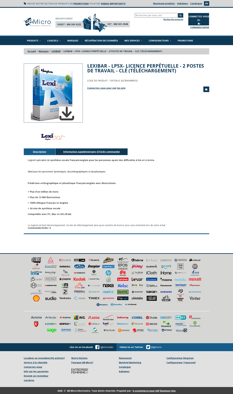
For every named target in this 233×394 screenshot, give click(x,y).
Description (39, 151)
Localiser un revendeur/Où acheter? (44, 358)
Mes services (132, 40)
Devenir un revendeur (36, 375)
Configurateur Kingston (180, 358)
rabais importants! (113, 3)
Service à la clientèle (35, 362)
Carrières (29, 380)
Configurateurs (159, 40)
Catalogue (196, 3)
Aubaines (182, 3)
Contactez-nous (33, 366)
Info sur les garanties (36, 371)
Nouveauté (125, 358)
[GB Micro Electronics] (37, 22)
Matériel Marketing (130, 362)
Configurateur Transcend (180, 362)
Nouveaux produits (164, 3)
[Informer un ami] (206, 89)
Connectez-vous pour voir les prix (106, 88)
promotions (81, 3)
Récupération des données (101, 40)
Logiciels (52, 40)
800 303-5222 (74, 24)
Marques (72, 40)
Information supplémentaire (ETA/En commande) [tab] (91, 151)
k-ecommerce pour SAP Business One (154, 390)
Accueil (32, 51)
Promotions (185, 40)
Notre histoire (79, 358)
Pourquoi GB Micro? (82, 362)
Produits (32, 40)
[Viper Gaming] (180, 298)
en (206, 3)
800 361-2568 (121, 24)
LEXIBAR (56, 51)
